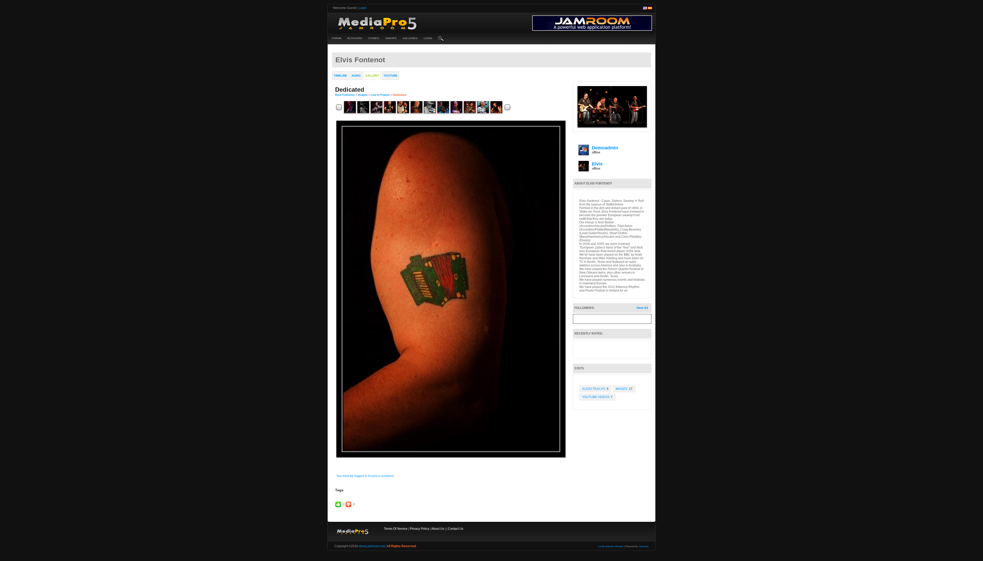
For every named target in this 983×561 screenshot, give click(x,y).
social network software (610, 546)
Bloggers (354, 38)
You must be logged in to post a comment (364, 476)
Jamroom (644, 546)
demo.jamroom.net (372, 546)
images (363, 94)
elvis (597, 164)
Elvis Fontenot (345, 94)
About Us (437, 529)
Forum (336, 38)
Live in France (380, 94)
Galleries (410, 38)
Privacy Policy (419, 529)
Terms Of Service (396, 529)
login (428, 38)
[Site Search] (441, 39)
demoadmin (605, 147)
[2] (445, 462)
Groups (391, 38)
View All (642, 308)
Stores (373, 38)
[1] (443, 462)
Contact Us (455, 529)
